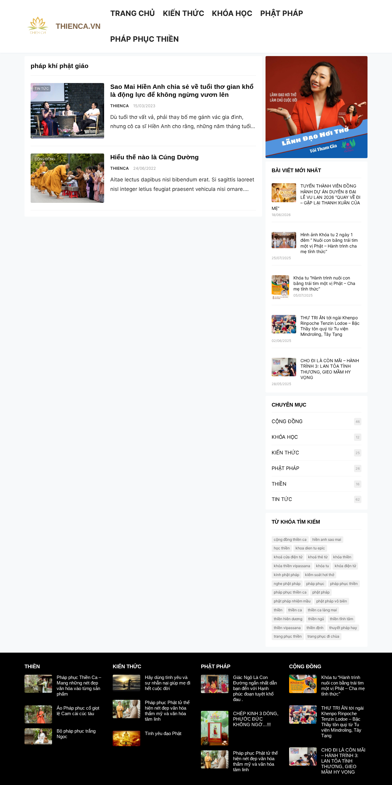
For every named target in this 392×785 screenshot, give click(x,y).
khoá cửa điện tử (288, 557)
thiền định (315, 627)
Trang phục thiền (288, 636)
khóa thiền (342, 557)
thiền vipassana (287, 627)
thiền (278, 610)
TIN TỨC (42, 88)
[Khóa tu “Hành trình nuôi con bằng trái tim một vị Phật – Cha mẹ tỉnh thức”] (280, 287)
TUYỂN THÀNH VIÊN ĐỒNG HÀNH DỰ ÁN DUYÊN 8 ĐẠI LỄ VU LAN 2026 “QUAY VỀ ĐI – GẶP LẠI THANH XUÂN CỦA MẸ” (316, 197)
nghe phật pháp (287, 583)
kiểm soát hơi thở (319, 574)
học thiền (282, 548)
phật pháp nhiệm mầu (292, 601)
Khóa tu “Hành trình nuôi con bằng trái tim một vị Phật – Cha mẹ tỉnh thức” (324, 283)
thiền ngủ (316, 618)
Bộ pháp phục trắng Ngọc (76, 733)
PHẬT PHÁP (285, 468)
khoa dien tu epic (310, 548)
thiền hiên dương (288, 618)
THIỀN (279, 484)
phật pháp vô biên (331, 601)
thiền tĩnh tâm (341, 618)
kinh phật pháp (286, 574)
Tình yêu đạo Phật (163, 733)
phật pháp (321, 592)
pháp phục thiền (344, 583)
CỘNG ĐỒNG (45, 159)
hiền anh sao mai (326, 539)
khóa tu (322, 565)
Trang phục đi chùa (323, 636)
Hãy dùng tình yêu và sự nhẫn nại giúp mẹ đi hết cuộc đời (167, 683)
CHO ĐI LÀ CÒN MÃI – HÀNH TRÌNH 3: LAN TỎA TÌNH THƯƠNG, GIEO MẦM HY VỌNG (329, 369)
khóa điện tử (345, 565)
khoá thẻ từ (317, 557)
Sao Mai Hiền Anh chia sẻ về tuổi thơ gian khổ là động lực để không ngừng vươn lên (182, 90)
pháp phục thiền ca (290, 592)
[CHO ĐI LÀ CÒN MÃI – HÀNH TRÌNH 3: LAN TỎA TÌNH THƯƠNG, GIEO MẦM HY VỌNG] (284, 367)
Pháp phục (315, 583)
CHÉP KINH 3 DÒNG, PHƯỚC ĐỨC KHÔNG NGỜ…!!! (255, 719)
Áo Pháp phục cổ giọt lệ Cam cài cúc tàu (78, 710)
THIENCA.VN (78, 26)
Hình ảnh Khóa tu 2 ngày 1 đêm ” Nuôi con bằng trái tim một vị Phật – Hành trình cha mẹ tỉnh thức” (329, 243)
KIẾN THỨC (285, 452)
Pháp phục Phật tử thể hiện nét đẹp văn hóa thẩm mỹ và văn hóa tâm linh (167, 711)
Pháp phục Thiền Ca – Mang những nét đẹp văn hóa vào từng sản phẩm (79, 685)
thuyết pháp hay (343, 627)
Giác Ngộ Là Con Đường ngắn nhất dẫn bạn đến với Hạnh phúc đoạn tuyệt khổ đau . (255, 688)
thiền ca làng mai (322, 610)
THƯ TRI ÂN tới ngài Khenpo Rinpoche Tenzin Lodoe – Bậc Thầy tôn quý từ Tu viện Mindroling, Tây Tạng (330, 326)
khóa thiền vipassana (292, 565)
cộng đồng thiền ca (290, 539)
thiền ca (295, 610)
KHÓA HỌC (285, 437)
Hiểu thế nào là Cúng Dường (154, 157)
